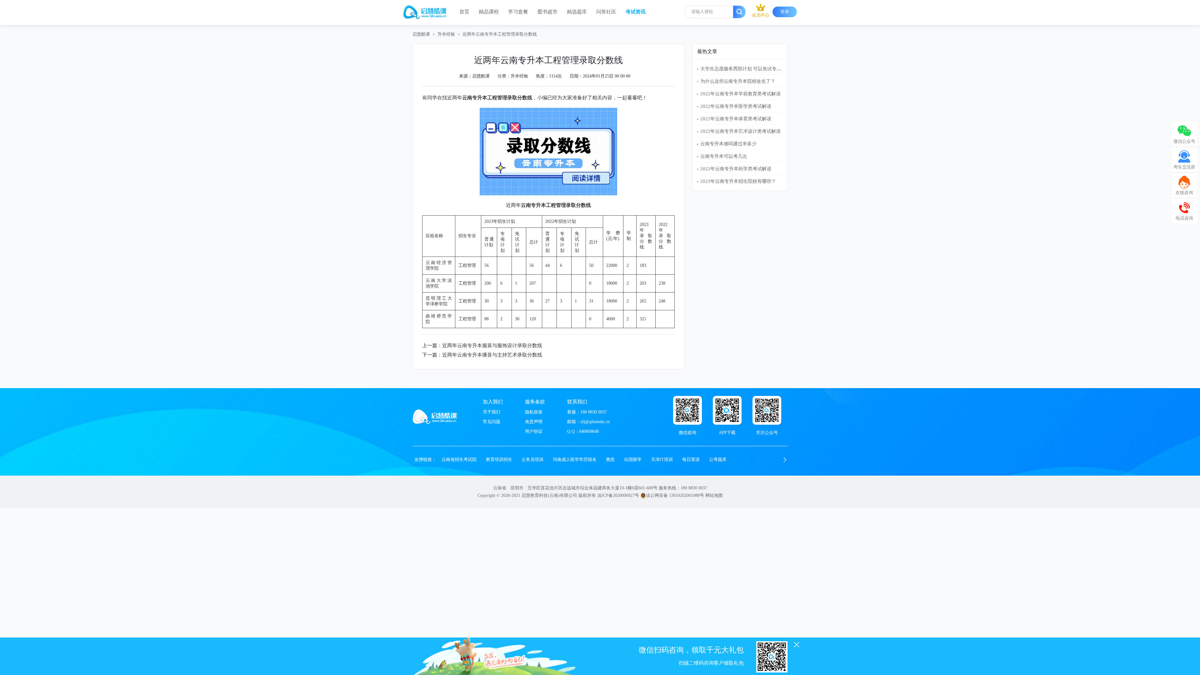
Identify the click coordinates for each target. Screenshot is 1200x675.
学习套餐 (518, 11)
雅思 (610, 459)
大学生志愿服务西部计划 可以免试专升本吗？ (747, 68)
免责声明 (533, 421)
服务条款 (535, 401)
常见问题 (491, 421)
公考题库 (718, 459)
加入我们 (493, 401)
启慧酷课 (421, 34)
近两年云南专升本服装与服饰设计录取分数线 (492, 345)
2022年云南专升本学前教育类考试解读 (740, 93)
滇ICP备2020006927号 (618, 495)
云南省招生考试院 (459, 459)
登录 (784, 11)
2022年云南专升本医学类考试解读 (735, 106)
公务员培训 (532, 459)
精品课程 (489, 11)
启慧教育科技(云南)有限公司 (549, 495)
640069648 (589, 431)
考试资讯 (636, 11)
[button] (785, 459)
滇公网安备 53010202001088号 (675, 495)
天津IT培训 (662, 459)
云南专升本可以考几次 (723, 156)
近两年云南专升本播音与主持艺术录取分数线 (492, 355)
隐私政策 (533, 412)
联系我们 (577, 401)
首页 (464, 11)
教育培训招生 (499, 459)
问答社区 (606, 11)
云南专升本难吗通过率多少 (728, 143)
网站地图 (714, 495)
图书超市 (548, 11)
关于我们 (491, 412)
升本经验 (446, 34)
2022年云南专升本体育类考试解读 (735, 118)
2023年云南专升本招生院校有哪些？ (738, 181)
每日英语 (691, 459)
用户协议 (533, 431)
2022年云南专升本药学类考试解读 (735, 168)
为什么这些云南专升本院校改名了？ (737, 81)
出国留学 (633, 459)
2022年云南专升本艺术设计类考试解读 (740, 131)
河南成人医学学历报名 (575, 459)
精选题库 (577, 11)
